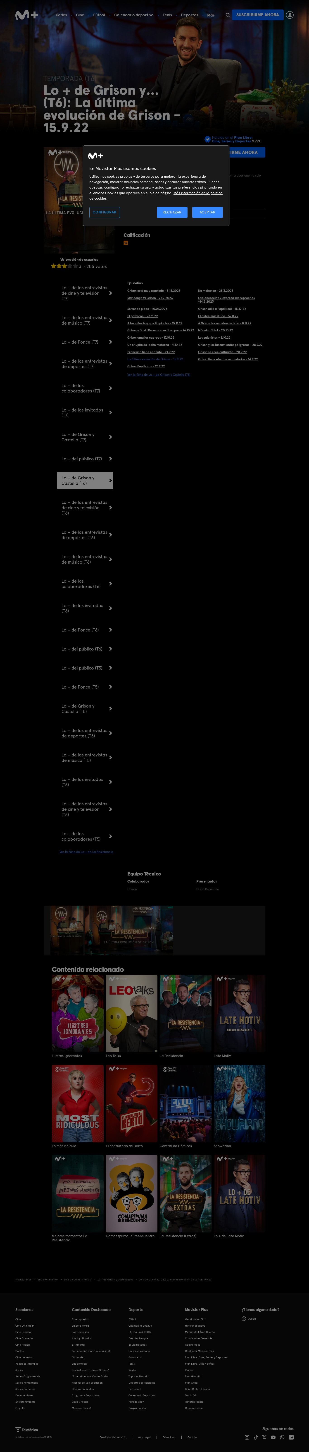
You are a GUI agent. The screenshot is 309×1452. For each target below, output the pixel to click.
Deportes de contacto (141, 1382)
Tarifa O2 (190, 1395)
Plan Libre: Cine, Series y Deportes (206, 1357)
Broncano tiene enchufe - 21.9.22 (151, 352)
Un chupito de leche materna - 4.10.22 (154, 345)
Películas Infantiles (26, 1363)
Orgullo (19, 1408)
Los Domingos (80, 1332)
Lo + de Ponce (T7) (80, 342)
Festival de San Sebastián (87, 1382)
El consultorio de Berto (124, 1146)
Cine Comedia (24, 1338)
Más (211, 15)
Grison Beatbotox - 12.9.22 (146, 366)
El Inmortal (78, 1344)
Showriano (222, 1146)
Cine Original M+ (25, 1325)
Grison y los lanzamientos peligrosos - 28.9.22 (230, 345)
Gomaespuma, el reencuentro (130, 1236)
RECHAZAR (172, 212)
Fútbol (99, 14)
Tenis (167, 14)
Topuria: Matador (139, 1376)
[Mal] (59, 265)
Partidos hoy (136, 1401)
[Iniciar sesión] (290, 15)
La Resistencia (171, 1056)
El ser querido (80, 1319)
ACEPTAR (208, 212)
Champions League (140, 1325)
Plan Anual (191, 1382)
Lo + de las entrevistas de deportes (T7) (84, 363)
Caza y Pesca (80, 1401)
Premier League (138, 1338)
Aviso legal (144, 1437)
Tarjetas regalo (194, 1401)
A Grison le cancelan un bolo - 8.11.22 (224, 323)
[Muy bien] (75, 265)
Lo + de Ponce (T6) (80, 630)
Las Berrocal (79, 1363)
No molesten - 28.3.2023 (215, 290)
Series (61, 14)
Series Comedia (25, 1389)
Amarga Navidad (82, 1338)
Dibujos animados (83, 1389)
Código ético (192, 1344)
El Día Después (137, 1344)
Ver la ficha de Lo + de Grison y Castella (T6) (158, 374)
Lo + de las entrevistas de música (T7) (84, 320)
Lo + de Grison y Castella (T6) (78, 480)
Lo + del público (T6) (82, 649)
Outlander (78, 1357)
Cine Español (23, 1332)
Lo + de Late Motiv (229, 1236)
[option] (67, 930)
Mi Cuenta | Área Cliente (200, 1332)
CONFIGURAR (104, 212)
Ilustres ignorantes (67, 1056)
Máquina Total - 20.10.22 (215, 330)
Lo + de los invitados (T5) (82, 782)
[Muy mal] (53, 265)
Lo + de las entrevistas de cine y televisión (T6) (84, 508)
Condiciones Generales (199, 1338)
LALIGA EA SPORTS (139, 1332)
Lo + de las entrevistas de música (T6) (84, 559)
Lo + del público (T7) (82, 459)
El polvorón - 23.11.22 (142, 316)
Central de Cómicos (176, 1146)
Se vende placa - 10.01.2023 (147, 309)
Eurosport (134, 1389)
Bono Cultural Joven (197, 1389)
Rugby (132, 1370)
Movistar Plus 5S (81, 1408)
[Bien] (69, 265)
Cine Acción (22, 1344)
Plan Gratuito (193, 1376)
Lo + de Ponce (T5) (80, 687)
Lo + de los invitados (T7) (82, 412)
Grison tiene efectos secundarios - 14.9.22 (228, 359)
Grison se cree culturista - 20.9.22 (222, 352)
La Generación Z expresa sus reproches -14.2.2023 (226, 300)
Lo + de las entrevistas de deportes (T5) (84, 733)
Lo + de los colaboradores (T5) (81, 836)
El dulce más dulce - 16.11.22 (218, 316)
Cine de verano (24, 1357)
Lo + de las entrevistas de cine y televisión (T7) (84, 293)
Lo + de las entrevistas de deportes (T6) (84, 534)
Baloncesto (135, 1357)
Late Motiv (222, 1056)
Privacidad (169, 1437)
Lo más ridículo (64, 1146)
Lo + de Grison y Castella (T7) (78, 437)
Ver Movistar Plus (195, 1319)
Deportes (189, 14)
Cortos (19, 1351)
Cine (80, 14)
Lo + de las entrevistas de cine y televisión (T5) (84, 809)
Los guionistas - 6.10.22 (214, 337)
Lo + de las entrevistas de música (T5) (84, 757)
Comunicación (194, 1408)
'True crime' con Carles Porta (90, 1376)
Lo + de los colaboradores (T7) (81, 388)
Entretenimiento (25, 1401)
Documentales (24, 1395)
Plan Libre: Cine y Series (199, 1363)
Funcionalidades (195, 1325)
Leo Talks (113, 1056)
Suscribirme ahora (257, 14)
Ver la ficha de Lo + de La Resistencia (86, 852)
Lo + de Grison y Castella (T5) (78, 708)
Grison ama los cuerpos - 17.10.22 (150, 337)
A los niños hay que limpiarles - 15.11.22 (155, 323)
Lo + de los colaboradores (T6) (81, 583)
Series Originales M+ (27, 1376)
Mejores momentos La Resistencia (69, 1238)
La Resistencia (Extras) (178, 1236)
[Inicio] (26, 15)
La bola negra (80, 1325)
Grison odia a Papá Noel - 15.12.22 (222, 309)
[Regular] (64, 265)
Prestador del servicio (113, 1437)
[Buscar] (228, 15)
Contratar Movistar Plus (199, 1351)
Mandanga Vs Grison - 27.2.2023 (150, 298)
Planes (189, 1370)
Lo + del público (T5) (82, 668)
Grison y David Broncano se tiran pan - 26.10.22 (160, 330)
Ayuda (252, 1318)
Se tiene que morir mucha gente (92, 1351)
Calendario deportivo (134, 14)
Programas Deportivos (85, 1395)
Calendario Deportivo (141, 1395)
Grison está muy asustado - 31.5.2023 (154, 290)
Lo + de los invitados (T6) (82, 608)
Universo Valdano (139, 1351)
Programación (137, 1408)
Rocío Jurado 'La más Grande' (90, 1370)
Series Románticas (26, 1382)
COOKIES (192, 1437)
